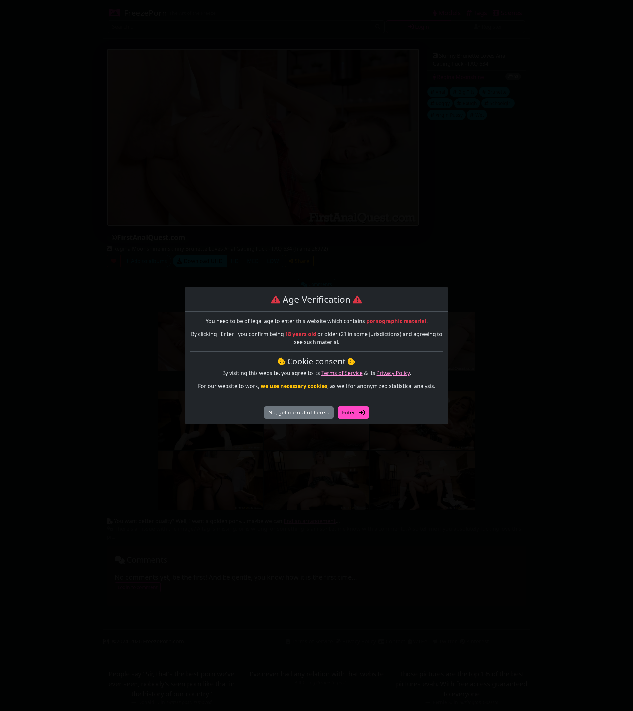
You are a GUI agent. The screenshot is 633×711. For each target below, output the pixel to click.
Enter (349, 412)
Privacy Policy (393, 373)
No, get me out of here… (298, 412)
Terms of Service (342, 373)
